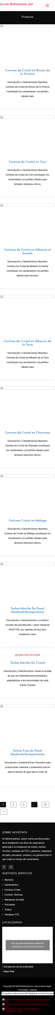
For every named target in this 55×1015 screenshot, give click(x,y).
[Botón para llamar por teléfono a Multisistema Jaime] (27, 999)
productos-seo (27, 102)
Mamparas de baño (14, 899)
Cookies (33, 990)
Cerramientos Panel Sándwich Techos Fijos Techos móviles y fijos (28, 779)
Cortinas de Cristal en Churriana (27, 432)
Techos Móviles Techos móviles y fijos (27, 640)
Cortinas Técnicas (14, 894)
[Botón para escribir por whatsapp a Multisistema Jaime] (27, 1009)
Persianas (10, 904)
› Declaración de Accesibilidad (17, 966)
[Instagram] (11, 867)
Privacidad (23, 990)
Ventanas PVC (12, 914)
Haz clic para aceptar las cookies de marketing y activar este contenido (27, 945)
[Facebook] (4, 867)
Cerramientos (11, 884)
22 (45, 804)
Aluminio (9, 879)
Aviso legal (46, 986)
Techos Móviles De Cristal (27, 663)
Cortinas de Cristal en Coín (27, 162)
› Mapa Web (8, 971)
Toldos (8, 909)
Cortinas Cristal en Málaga (27, 520)
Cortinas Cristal (12, 889)
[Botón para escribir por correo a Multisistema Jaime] (27, 1004)
